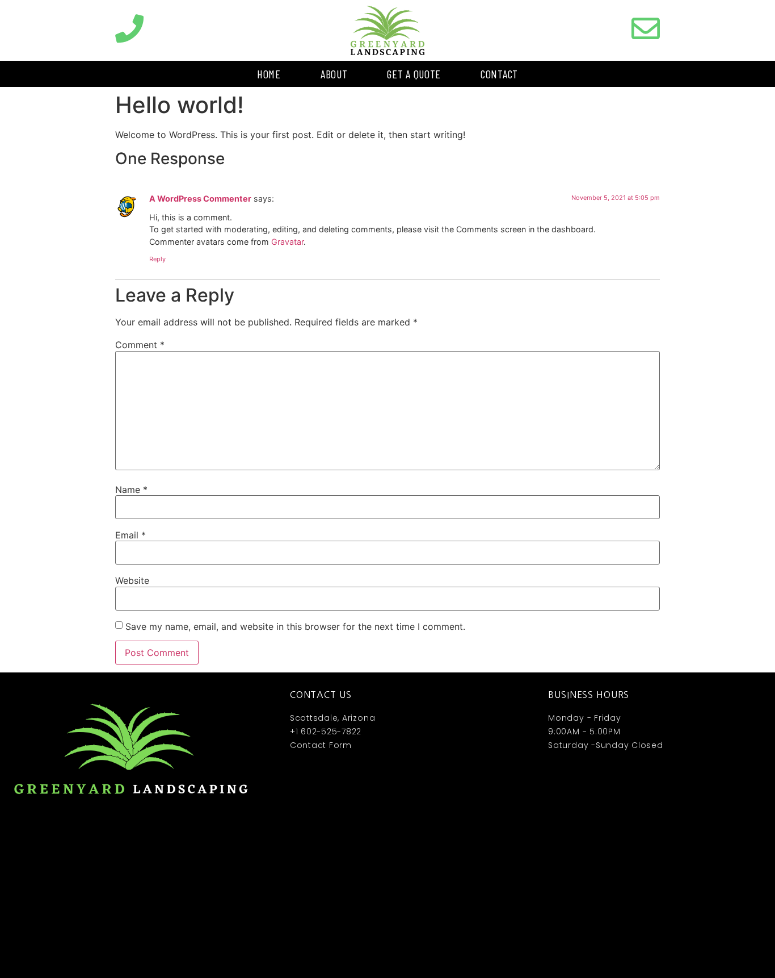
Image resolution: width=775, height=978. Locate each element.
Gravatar (287, 241)
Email (130, 535)
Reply (157, 259)
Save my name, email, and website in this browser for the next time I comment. (295, 626)
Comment (140, 344)
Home (269, 74)
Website (132, 580)
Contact (499, 74)
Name (131, 489)
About (334, 74)
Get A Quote (414, 74)
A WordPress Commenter (200, 198)
